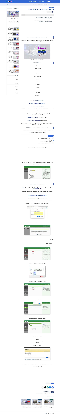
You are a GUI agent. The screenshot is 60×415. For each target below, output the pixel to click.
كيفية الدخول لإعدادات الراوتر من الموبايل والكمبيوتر (14, 19)
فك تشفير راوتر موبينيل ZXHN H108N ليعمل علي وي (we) (10, 71)
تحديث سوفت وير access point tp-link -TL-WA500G (37, 103)
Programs (47, 4)
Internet (17, 82)
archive (43, 1)
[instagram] (11, 1)
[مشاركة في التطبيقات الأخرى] (43, 387)
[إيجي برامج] (50, 1)
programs (17, 92)
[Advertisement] (37, 30)
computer (17, 86)
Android (36, 4)
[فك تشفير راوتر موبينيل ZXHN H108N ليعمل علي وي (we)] (16, 71)
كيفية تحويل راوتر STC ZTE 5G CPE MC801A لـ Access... (45, 138)
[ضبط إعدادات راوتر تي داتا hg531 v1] (16, 57)
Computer (39, 4)
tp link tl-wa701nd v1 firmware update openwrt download (37, 195)
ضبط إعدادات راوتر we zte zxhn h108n (10, 48)
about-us (40, 1)
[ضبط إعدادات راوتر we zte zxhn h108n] (16, 48)
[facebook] (12, 1)
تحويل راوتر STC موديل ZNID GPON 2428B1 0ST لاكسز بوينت (37, 407)
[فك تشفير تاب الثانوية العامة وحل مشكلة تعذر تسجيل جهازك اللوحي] (16, 39)
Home (53, 4)
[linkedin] (6, 1)
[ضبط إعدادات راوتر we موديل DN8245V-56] (16, 34)
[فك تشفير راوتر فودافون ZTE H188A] (16, 62)
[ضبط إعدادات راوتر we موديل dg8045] (16, 44)
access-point (51, 7)
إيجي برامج (45, 413)
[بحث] (7, 4)
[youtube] (8, 1)
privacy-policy (35, 1)
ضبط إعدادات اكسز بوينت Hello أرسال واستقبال (49, 407)
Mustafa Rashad (47, 391)
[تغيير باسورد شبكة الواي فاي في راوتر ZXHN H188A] (16, 66)
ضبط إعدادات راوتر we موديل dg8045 (10, 44)
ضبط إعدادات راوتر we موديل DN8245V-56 (10, 34)
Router (50, 4)
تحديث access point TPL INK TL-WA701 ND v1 (37, 100)
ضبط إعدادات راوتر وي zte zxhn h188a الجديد (10, 29)
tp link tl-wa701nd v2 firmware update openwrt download (37, 198)
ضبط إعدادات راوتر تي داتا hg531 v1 (10, 57)
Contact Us (30, 1)
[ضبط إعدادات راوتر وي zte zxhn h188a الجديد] (16, 29)
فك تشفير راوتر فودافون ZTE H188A (10, 62)
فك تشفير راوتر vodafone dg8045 (10, 53)
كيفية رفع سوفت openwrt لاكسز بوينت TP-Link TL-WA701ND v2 (44, 17)
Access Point (43, 4)
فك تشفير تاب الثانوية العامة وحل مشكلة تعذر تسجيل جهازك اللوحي (10, 39)
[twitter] (9, 1)
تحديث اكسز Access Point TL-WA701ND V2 (34, 120)
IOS (33, 4)
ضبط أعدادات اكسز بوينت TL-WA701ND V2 (33, 117)
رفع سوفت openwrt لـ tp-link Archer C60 (37, 106)
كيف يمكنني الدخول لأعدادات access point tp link (45, 21)
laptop (17, 89)
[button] (50, 387)
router (17, 93)
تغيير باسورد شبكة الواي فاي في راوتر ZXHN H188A (10, 66)
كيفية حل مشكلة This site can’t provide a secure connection (26, 407)
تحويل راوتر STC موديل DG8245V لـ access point (46, 141)
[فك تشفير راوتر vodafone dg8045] (16, 53)
